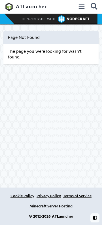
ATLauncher (31, 6)
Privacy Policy (49, 196)
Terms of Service (77, 196)
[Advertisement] (51, 118)
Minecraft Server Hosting (51, 206)
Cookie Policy (22, 196)
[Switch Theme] (95, 218)
